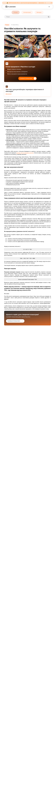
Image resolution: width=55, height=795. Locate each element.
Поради (16, 12)
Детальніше (9, 94)
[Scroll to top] (4, 788)
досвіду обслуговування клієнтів (25, 153)
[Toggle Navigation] (49, 7)
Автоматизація (27, 12)
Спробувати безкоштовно (13, 321)
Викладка (39, 12)
